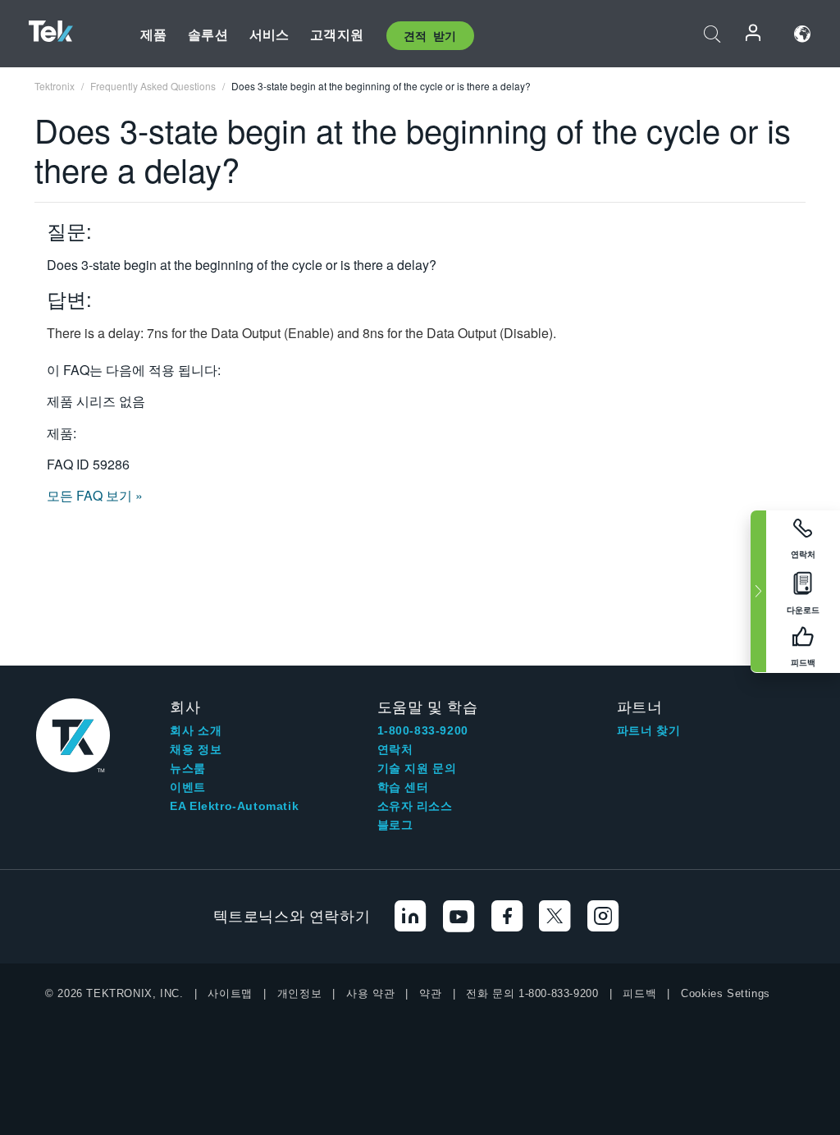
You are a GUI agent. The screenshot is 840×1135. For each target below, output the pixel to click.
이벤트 (188, 787)
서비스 (269, 34)
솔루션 (207, 34)
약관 (430, 993)
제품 (153, 34)
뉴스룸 (188, 768)
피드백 (639, 993)
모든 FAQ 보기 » (95, 495)
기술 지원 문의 (417, 768)
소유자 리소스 (415, 805)
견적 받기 (430, 35)
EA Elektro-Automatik (234, 805)
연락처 (395, 749)
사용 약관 (370, 993)
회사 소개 (195, 730)
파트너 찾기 (649, 730)
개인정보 (299, 993)
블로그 (395, 824)
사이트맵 (230, 993)
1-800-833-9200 (422, 730)
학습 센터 (403, 787)
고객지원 (336, 34)
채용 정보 (195, 749)
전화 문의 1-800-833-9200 (532, 993)
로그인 (753, 34)
